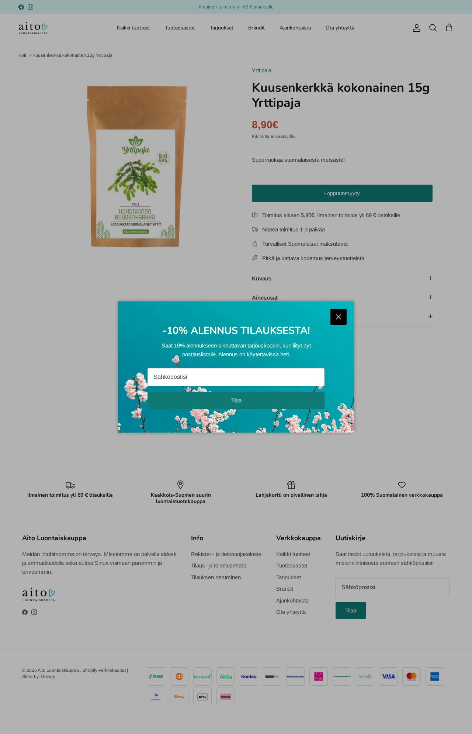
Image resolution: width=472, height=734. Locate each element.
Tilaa (236, 400)
